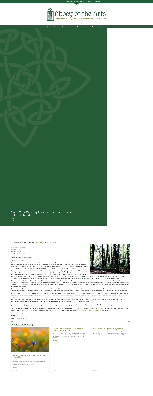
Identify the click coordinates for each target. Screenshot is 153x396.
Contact (105, 26)
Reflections (87, 26)
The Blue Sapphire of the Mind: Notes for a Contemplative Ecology (46, 271)
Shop (100, 26)
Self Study (78, 26)
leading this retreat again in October (90, 310)
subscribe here (38, 242)
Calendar (94, 26)
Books (55, 26)
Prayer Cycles (71, 26)
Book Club (63, 26)
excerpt (26, 245)
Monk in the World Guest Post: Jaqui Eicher (108, 329)
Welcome (48, 26)
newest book (37, 304)
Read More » (14, 367)
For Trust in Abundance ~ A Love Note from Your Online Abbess (29, 356)
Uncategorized (18, 220)
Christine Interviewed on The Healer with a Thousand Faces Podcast (68, 329)
